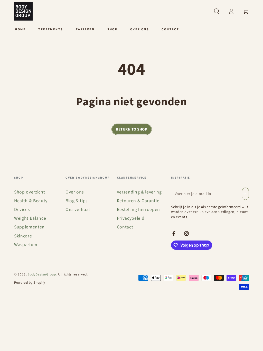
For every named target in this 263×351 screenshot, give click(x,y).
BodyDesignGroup (41, 274)
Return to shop (131, 129)
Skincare (23, 236)
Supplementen (29, 227)
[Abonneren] (245, 194)
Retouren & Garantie (138, 201)
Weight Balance (30, 218)
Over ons (74, 192)
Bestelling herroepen (138, 209)
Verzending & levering (139, 192)
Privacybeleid (131, 218)
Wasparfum (25, 245)
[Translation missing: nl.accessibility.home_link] (23, 11)
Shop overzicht (29, 192)
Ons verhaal (77, 209)
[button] (216, 11)
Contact (125, 227)
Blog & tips (76, 201)
